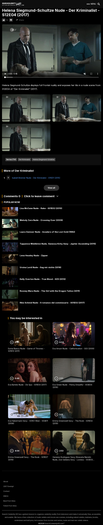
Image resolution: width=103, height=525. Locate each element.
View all (51, 188)
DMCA (5, 496)
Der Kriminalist (24, 159)
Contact (6, 491)
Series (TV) (11, 159)
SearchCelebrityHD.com (54, 523)
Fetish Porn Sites (10, 506)
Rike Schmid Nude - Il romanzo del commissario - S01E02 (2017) (52, 302)
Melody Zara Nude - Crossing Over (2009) (41, 220)
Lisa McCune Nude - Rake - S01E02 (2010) (41, 208)
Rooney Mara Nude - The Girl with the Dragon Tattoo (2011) (50, 291)
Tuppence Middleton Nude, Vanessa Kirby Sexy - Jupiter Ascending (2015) (58, 243)
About (5, 481)
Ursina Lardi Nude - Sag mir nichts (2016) (40, 267)
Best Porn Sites (9, 501)
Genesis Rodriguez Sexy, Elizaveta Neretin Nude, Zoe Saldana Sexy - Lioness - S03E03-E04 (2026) (73, 459)
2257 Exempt (8, 486)
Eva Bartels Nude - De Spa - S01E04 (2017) (27, 385)
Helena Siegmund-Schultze (43, 159)
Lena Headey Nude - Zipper (34, 255)
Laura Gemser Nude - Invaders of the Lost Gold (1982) (47, 232)
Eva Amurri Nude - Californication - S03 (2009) (73, 348)
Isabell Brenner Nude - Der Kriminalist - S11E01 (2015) (36, 178)
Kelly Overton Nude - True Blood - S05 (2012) (43, 279)
